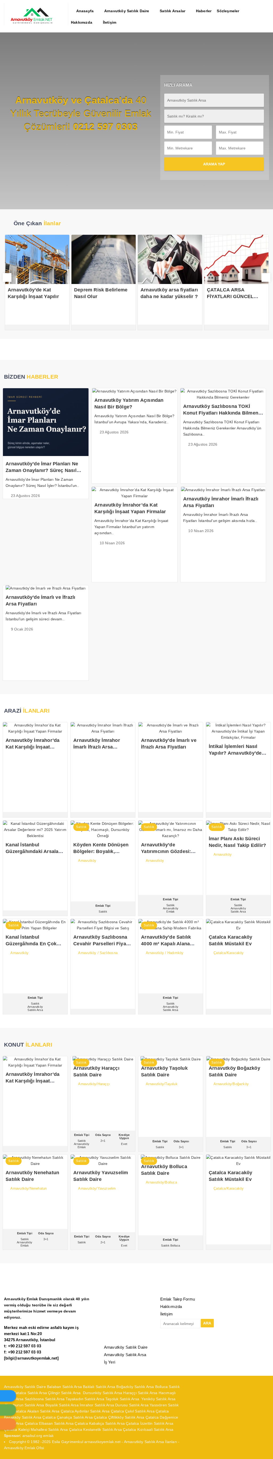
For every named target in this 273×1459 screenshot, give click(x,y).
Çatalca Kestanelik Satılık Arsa (95, 1429)
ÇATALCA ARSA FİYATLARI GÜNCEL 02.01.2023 (188, 296)
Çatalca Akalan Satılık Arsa (36, 1411)
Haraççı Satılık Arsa (140, 1393)
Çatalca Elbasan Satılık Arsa (49, 1423)
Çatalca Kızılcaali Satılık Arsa (148, 1429)
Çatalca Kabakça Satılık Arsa (100, 1423)
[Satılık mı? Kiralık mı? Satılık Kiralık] (214, 116)
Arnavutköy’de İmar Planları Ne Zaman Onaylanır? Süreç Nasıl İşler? (42, 470)
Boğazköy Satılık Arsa (135, 1387)
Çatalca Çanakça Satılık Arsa (67, 1417)
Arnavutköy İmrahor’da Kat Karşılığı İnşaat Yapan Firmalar (32, 747)
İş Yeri (109, 1362)
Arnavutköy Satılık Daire (126, 1347)
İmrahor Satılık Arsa (97, 1405)
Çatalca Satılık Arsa (30, 1393)
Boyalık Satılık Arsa (62, 1405)
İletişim (166, 1314)
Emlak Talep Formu (177, 1299)
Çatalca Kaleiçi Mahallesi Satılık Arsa (36, 1429)
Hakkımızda (171, 1306)
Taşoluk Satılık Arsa (123, 1399)
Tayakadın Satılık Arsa (85, 1399)
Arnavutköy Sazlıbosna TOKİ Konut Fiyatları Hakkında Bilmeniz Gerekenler (222, 413)
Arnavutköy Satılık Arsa (125, 1354)
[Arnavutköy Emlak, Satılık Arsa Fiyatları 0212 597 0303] (36, 23)
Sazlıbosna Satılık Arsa (45, 1399)
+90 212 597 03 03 (24, 1346)
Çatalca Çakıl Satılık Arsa (133, 1411)
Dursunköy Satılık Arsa (102, 1393)
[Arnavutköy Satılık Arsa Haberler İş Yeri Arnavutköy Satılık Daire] (214, 100)
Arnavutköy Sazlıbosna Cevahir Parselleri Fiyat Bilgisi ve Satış (100, 943)
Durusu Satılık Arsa (131, 1405)
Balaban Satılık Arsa (64, 1387)
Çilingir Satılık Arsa (65, 1393)
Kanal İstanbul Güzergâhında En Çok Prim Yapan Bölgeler (31, 943)
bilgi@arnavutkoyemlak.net (31, 1358)
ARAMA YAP (214, 164)
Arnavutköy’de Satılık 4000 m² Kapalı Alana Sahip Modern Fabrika (166, 943)
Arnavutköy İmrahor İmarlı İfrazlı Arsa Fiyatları (96, 747)
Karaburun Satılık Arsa (24, 1405)
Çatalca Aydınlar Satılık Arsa (85, 1411)
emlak (48, 1435)
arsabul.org (32, 1435)
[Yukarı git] (263, 1449)
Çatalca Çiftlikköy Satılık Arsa (119, 1417)
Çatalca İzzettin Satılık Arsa (149, 1423)
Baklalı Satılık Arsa (99, 1387)
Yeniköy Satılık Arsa (158, 1399)
